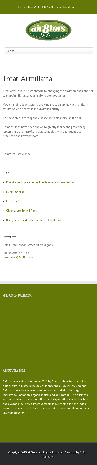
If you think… (14, 201)
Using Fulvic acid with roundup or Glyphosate (34, 220)
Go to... (11, 50)
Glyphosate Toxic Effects (22, 211)
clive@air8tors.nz (68, 7)
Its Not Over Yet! (16, 192)
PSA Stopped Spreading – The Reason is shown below (40, 182)
